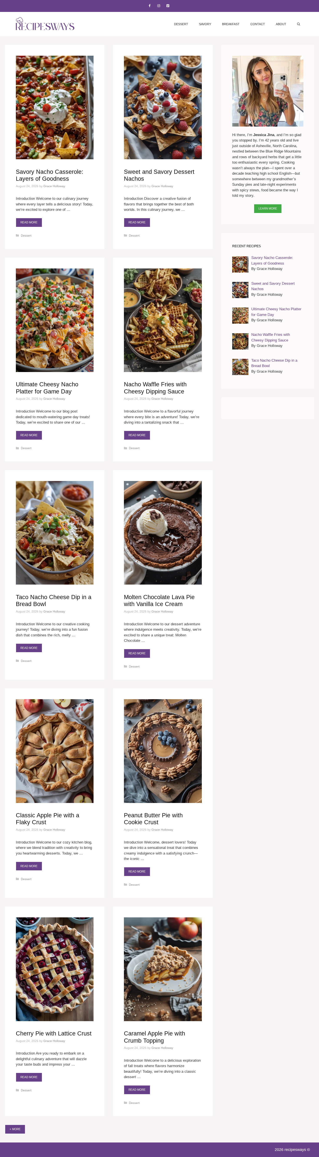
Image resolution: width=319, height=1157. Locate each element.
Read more (29, 222)
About (281, 24)
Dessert (181, 24)
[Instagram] (158, 6)
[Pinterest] (167, 6)
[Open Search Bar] (299, 24)
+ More (15, 1129)
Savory (205, 24)
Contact (257, 24)
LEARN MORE (267, 208)
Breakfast (231, 24)
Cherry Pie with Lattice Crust (54, 1033)
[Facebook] (149, 6)
